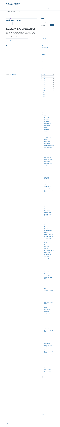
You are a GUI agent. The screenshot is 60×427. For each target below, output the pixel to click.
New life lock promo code (48, 226)
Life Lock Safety (46, 206)
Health (42, 45)
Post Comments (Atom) (13, 74)
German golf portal (47, 292)
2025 (44, 76)
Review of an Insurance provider (49, 250)
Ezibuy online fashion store (48, 117)
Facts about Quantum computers (49, 145)
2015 (44, 96)
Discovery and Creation (47, 212)
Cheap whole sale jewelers (48, 163)
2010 (44, 106)
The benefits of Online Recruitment (47, 239)
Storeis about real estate (47, 157)
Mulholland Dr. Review (47, 115)
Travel (42, 68)
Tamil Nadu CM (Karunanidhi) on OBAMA (48, 352)
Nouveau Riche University (48, 159)
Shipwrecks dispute (47, 315)
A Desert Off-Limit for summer (48, 326)
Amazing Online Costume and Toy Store (48, 175)
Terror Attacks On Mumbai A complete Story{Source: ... (48, 135)
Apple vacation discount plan (48, 195)
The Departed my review (47, 137)
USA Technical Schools (47, 369)
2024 (44, 78)
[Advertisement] (47, 396)
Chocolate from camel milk (48, 313)
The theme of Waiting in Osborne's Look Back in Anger (48, 189)
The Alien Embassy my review (48, 240)
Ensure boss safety (47, 210)
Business (43, 33)
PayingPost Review (47, 354)
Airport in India (46, 260)
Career (42, 36)
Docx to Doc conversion (47, 123)
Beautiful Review (46, 246)
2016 (44, 94)
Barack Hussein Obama (47, 125)
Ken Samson (46, 349)
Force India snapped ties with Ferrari (48, 331)
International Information (45, 47)
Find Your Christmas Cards (48, 147)
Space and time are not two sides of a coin (48, 155)
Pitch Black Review (47, 141)
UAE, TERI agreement (47, 371)
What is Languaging (47, 208)
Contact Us (13, 11)
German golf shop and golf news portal (49, 300)
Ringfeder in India (46, 311)
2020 (44, 86)
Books (42, 31)
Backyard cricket (46, 129)
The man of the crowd (47, 193)
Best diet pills (46, 139)
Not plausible (46, 220)
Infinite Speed (46, 224)
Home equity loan (46, 273)
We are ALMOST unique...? (48, 271)
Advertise (18, 11)
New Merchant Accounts (47, 202)
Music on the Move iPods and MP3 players (48, 341)
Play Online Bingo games (47, 254)
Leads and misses (46, 285)
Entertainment (44, 38)
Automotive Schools (47, 365)
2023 (44, 80)
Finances (43, 40)
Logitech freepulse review (48, 294)
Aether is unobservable (47, 149)
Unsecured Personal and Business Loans (47, 288)
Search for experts (47, 222)
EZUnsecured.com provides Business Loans (48, 346)
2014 (44, 98)
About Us (8, 11)
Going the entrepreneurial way (48, 290)
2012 (44, 102)
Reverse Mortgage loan (47, 258)
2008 (44, 110)
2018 (44, 90)
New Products (44, 54)
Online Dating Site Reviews (48, 186)
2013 (44, 100)
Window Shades (46, 119)
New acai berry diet (47, 143)
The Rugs (45, 165)
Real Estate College (47, 161)
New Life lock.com (47, 242)
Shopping (43, 61)
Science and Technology (47, 244)
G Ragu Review (13, 3)
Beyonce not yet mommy (48, 347)
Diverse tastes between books (48, 236)
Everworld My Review (47, 204)
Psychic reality (46, 232)
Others (43, 56)
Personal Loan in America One (48, 234)
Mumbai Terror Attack (45, 52)
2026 (44, 74)
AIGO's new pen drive (47, 309)
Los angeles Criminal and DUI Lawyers (48, 191)
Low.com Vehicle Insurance (48, 230)
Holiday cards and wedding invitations (48, 305)
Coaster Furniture (46, 151)
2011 (43, 104)
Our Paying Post (46, 169)
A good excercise (46, 256)
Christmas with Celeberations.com (47, 178)
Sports (11, 40)
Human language (46, 228)
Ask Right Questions (47, 356)
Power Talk (45, 307)
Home (13, 423)
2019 (44, 88)
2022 (44, 82)
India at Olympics (46, 367)
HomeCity (45, 127)
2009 (44, 108)
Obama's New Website (47, 335)
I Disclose (43, 414)
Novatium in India (46, 333)
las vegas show (46, 131)
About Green (46, 248)
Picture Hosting (46, 267)
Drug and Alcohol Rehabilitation (48, 317)
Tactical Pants (46, 133)
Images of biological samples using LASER (48, 303)
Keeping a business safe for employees (48, 215)
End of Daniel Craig (47, 343)
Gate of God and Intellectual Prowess (48, 278)
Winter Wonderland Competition (49, 181)
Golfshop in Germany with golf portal (48, 184)
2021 (44, 84)
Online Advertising (47, 328)
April (45, 379)
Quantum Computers (47, 252)
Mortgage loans (46, 269)
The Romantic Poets (47, 275)
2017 (44, 92)
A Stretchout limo (46, 167)
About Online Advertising (48, 324)
